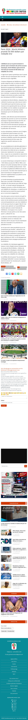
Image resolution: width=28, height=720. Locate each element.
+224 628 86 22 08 (17, 652)
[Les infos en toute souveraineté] (14, 11)
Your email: (4, 626)
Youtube (14, 706)
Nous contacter (14, 688)
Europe (10, 268)
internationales (23, 267)
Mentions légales (14, 686)
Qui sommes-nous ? (14, 678)
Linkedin (14, 704)
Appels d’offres (14, 659)
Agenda (11, 266)
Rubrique (14, 671)
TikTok (14, 709)
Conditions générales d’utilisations (14, 683)
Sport (7, 29)
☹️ (8, 393)
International (14, 666)
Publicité (14, 691)
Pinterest (15, 707)
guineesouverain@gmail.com (16, 654)
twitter (14, 701)
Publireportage (14, 669)
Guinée (14, 268)
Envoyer (4, 405)
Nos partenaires (14, 693)
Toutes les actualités (22, 269)
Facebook (15, 700)
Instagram (15, 703)
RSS (14, 710)
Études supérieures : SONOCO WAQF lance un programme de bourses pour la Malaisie (19, 550)
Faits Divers (14, 661)
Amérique (3, 268)
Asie (7, 268)
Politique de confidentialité (14, 681)
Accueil (2, 29)
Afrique (7, 266)
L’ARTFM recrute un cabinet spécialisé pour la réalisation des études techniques (19, 576)
